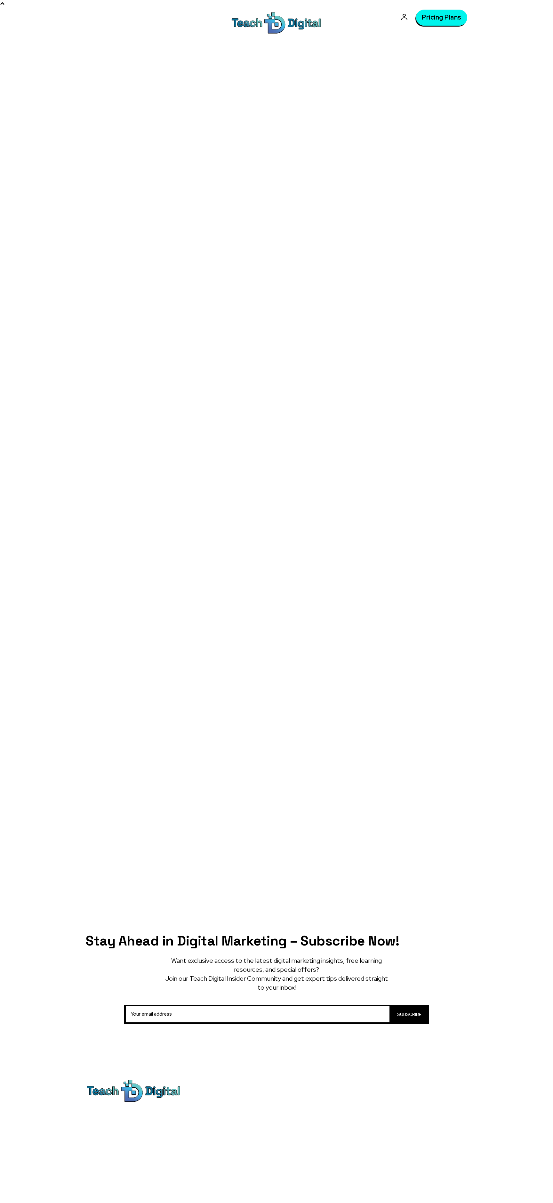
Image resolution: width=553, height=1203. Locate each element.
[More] (306, 354)
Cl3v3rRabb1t (248, 171)
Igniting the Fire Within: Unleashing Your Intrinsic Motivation (415, 579)
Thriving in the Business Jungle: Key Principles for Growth (416, 598)
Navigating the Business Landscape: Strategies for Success (418, 617)
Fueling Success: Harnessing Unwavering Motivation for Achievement (407, 556)
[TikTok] (406, 1105)
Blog (188, 89)
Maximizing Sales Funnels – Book (336, 1104)
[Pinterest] (276, 354)
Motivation (213, 89)
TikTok (419, 1104)
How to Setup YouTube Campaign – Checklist (411, 660)
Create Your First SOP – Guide (405, 676)
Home (169, 89)
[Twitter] (261, 354)
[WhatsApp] (291, 354)
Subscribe (409, 1014)
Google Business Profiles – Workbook (342, 1147)
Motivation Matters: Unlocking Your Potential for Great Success (416, 534)
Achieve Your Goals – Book (329, 1159)
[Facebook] (246, 354)
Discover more (393, 801)
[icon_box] (418, 518)
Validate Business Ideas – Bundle (336, 1116)
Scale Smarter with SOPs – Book (407, 689)
